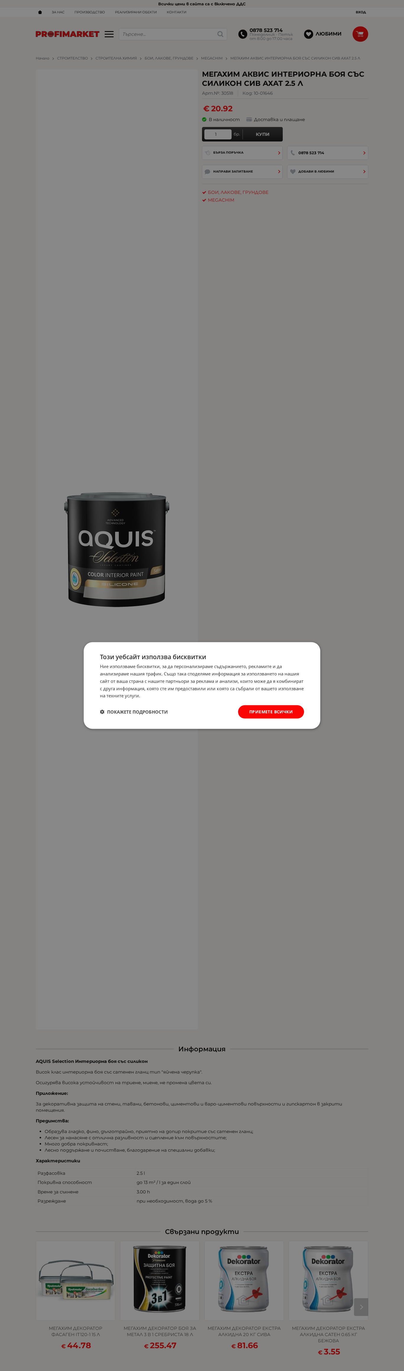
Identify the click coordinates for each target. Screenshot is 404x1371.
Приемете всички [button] (271, 712)
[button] (134, 712)
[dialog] (202, 685)
